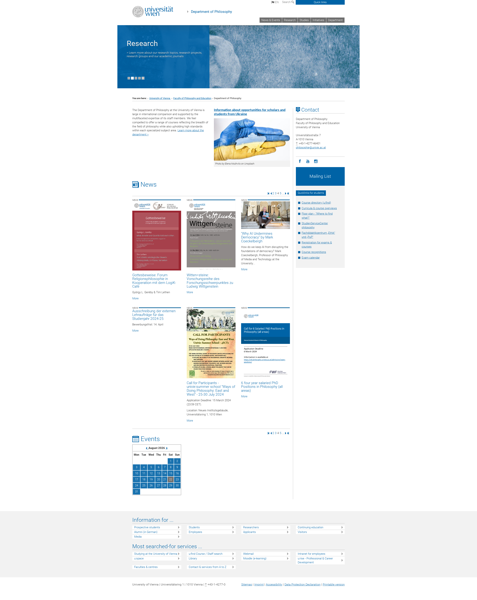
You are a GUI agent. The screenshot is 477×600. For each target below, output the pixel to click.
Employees (195, 532)
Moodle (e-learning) (254, 558)
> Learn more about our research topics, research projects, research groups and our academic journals (164, 54)
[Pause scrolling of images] (143, 78)
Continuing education (310, 527)
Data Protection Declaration (302, 584)
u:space (139, 558)
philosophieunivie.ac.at (311, 147)
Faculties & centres (146, 567)
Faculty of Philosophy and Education (192, 98)
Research (290, 20)
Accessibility (274, 584)
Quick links (320, 2)
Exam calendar (311, 257)
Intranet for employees (311, 553)
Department (335, 20)
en (276, 2)
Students (194, 527)
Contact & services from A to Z (207, 567)
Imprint (259, 584)
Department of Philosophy (211, 12)
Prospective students (147, 527)
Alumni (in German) (145, 532)
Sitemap (246, 584)
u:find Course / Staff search (205, 553)
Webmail (248, 553)
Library (193, 558)
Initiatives (318, 20)
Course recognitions (314, 252)
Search (286, 2)
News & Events (270, 20)
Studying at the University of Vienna (155, 553)
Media (138, 536)
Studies (304, 20)
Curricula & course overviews (319, 208)
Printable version (334, 584)
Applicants (249, 532)
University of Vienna (160, 98)
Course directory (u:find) (316, 202)
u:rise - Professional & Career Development (315, 560)
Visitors (302, 532)
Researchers (251, 527)
